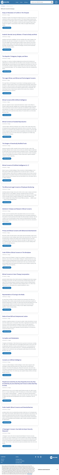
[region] (29, 469)
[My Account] (56, 2)
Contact (2, 460)
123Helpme (3, 6)
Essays (17, 2)
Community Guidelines (20, 461)
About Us (2, 459)
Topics (21, 2)
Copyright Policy (19, 459)
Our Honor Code (19, 462)
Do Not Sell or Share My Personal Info (44, 469)
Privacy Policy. (29, 473)
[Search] (51, 2)
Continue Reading (6, 27)
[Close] (57, 469)
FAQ (1, 462)
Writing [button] (25, 2)
